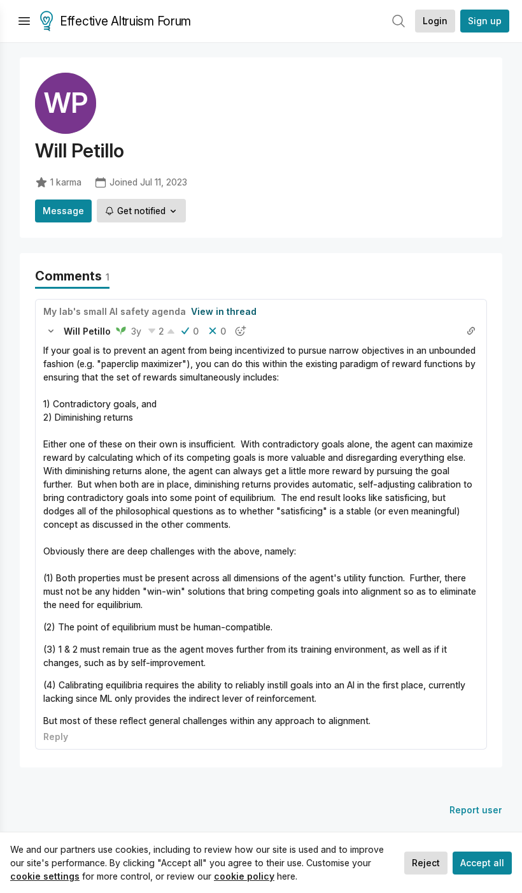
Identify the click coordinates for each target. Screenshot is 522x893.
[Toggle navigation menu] (24, 21)
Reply (55, 736)
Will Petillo (87, 331)
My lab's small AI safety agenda (114, 311)
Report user (475, 809)
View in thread (224, 311)
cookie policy (244, 876)
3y (136, 331)
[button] (51, 330)
